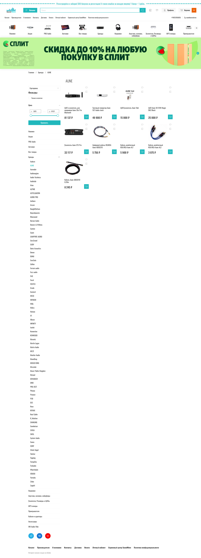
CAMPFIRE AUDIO (36, 236)
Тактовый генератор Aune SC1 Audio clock (101, 109)
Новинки (12, 33)
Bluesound (33, 216)
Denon (32, 252)
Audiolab (33, 181)
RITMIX (32, 410)
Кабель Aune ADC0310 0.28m (72, 180)
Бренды (100, 33)
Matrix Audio (34, 347)
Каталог (32, 10)
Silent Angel (34, 450)
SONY (32, 446)
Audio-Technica (35, 177)
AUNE (32, 165)
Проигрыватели (188, 33)
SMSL (32, 434)
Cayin (32, 232)
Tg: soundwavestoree (190, 17)
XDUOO (32, 473)
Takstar (32, 453)
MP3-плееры (171, 33)
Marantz (33, 339)
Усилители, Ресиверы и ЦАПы (153, 34)
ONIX (32, 382)
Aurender (33, 169)
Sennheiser (34, 426)
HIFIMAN (33, 299)
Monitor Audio (35, 355)
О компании (27, 17)
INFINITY (33, 323)
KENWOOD (33, 335)
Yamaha (33, 477)
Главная (31, 72)
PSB (31, 398)
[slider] (31, 115)
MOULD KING (34, 363)
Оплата (51, 17)
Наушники (118, 33)
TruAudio (33, 465)
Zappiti (32, 485)
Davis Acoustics (35, 248)
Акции (30, 33)
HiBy (31, 303)
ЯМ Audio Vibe (33, 526)
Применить (44, 122)
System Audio (35, 438)
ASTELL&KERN (35, 193)
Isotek (32, 327)
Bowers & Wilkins (36, 224)
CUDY (32, 244)
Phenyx (32, 390)
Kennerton (33, 331)
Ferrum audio (34, 268)
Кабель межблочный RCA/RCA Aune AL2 (155, 146)
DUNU (32, 256)
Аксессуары (32, 521)
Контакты (36, 17)
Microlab (33, 367)
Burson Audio (34, 220)
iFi (31, 315)
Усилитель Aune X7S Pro (73, 145)
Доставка (44, 17)
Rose (32, 406)
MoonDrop (33, 359)
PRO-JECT (33, 386)
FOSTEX (32, 284)
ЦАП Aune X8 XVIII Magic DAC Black (157, 109)
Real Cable (34, 414)
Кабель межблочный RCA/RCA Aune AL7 (127, 146)
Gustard (33, 292)
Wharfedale (34, 469)
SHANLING (33, 422)
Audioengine (34, 173)
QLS (31, 402)
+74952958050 (176, 17)
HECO (32, 295)
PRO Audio (47, 33)
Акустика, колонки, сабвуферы (135, 34)
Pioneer (32, 394)
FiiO (31, 276)
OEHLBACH (34, 378)
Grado (32, 288)
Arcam (32, 205)
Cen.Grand (33, 240)
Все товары (83, 33)
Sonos (32, 442)
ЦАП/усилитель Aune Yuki (129, 107)
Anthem (32, 201)
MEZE (32, 351)
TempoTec (33, 461)
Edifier (32, 264)
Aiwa (32, 185)
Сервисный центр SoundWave (77, 17)
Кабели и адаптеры (35, 516)
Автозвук (65, 33)
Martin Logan (34, 343)
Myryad (32, 374)
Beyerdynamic (35, 212)
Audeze (32, 161)
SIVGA (32, 430)
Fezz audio (33, 272)
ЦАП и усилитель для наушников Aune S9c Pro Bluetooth (73, 110)
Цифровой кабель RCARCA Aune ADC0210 (101, 146)
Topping (32, 457)
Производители (16, 17)
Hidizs (32, 307)
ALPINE (32, 189)
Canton (32, 228)
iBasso (32, 319)
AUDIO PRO (34, 197)
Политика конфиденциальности (98, 17)
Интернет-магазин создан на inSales (39, 552)
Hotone (32, 311)
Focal (32, 280)
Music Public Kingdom (37, 371)
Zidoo (32, 481)
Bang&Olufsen (35, 209)
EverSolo (33, 260)
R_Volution (33, 418)
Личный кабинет (60, 17)
